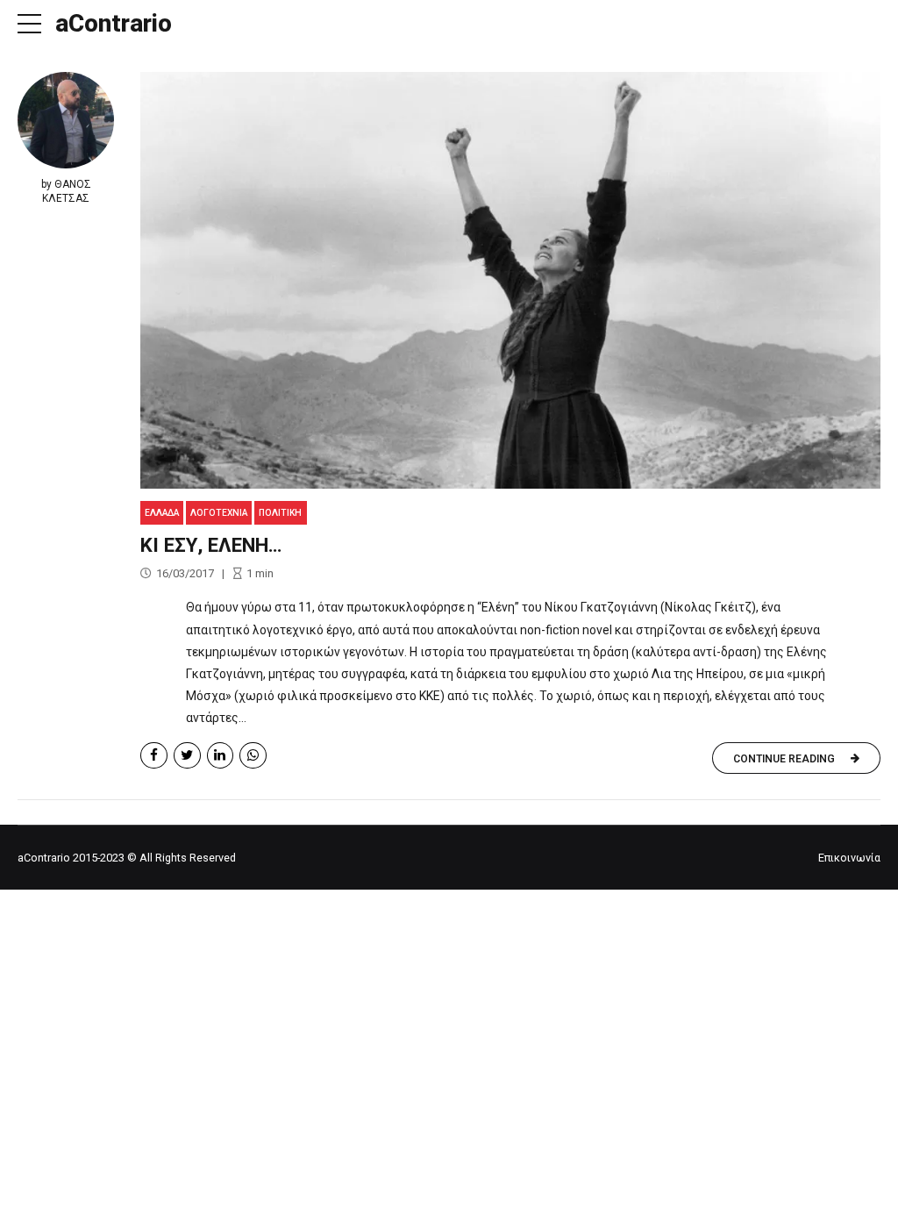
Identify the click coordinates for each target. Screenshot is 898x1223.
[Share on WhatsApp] (253, 755)
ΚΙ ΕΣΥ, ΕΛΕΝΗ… (211, 544)
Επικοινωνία (849, 857)
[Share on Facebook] (153, 755)
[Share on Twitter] (187, 755)
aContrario (113, 23)
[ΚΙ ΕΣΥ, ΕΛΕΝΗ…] (510, 280)
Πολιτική (280, 513)
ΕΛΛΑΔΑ (162, 513)
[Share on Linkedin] (220, 755)
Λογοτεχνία (218, 513)
